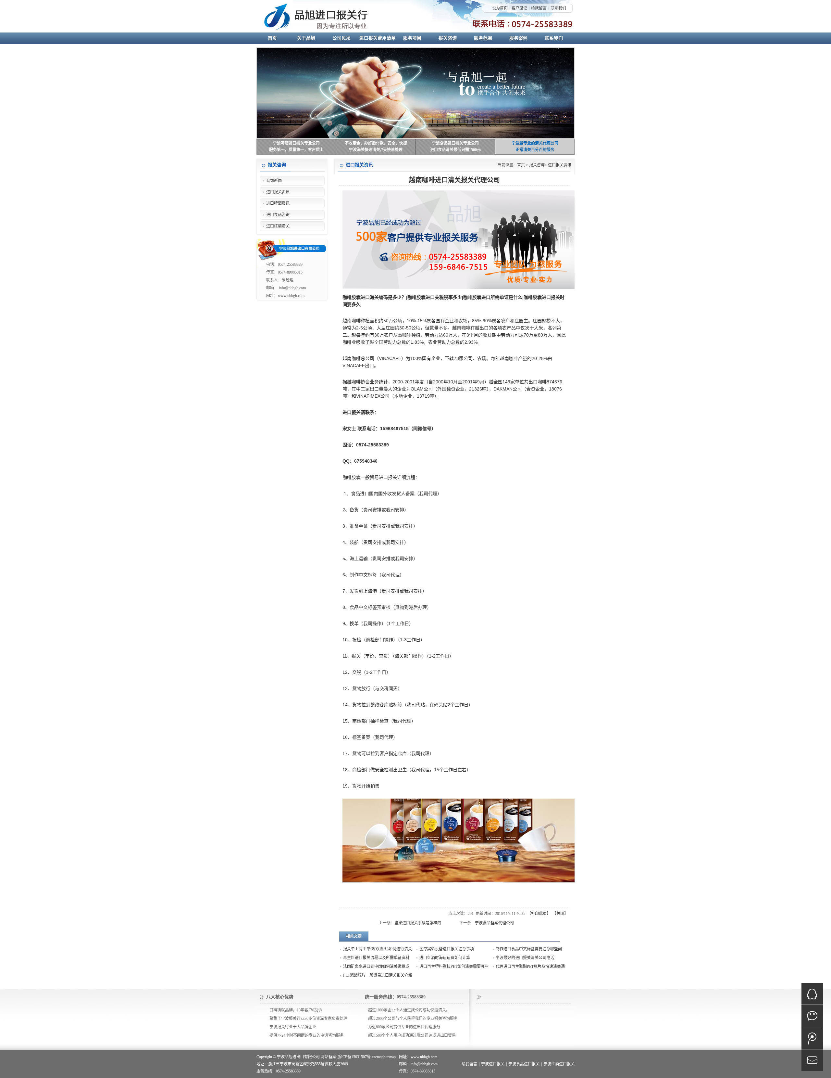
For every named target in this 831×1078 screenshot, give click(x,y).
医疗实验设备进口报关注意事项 (446, 949)
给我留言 (539, 8)
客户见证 (519, 8)
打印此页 (539, 913)
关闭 (560, 913)
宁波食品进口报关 (524, 1064)
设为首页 (500, 8)
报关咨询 (537, 165)
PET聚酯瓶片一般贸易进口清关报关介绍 (377, 975)
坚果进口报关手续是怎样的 (417, 923)
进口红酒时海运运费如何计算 (444, 958)
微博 (812, 1038)
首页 (521, 165)
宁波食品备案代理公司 (494, 923)
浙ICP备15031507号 (354, 1057)
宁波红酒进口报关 (559, 1064)
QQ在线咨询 (812, 994)
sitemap (377, 1057)
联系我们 (558, 8)
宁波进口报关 (492, 1064)
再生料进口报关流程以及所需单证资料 (376, 958)
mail (812, 1060)
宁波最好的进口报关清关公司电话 (525, 958)
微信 (812, 1016)
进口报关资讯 (559, 165)
